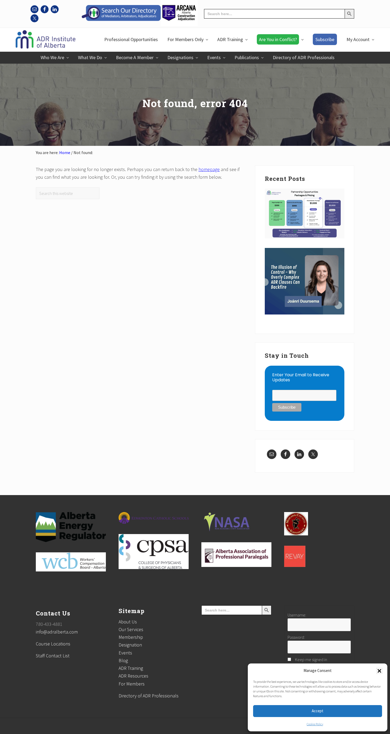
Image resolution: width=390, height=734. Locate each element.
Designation (130, 645)
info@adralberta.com (57, 632)
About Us (128, 622)
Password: (296, 637)
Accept (317, 710)
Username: (297, 615)
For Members (132, 684)
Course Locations (53, 644)
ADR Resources (133, 676)
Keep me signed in (311, 659)
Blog (123, 660)
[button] (379, 671)
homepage (209, 169)
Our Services (131, 629)
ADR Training (131, 668)
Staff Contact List (53, 656)
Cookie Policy (315, 724)
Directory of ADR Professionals (149, 696)
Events (125, 653)
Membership (131, 637)
